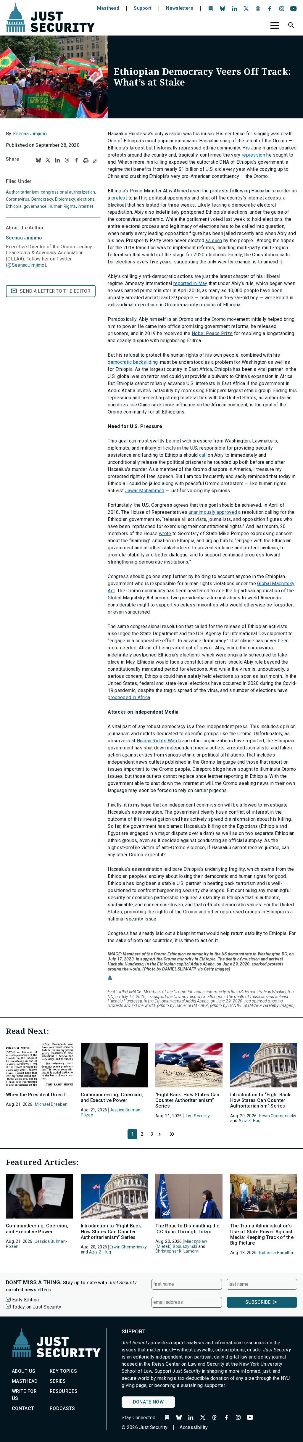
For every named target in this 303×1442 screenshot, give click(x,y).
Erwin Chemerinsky (277, 1115)
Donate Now (148, 1402)
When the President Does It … (39, 1094)
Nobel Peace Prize (212, 333)
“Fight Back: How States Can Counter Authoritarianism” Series (187, 1100)
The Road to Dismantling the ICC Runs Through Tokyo (187, 1228)
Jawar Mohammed (144, 490)
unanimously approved (213, 512)
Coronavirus (17, 199)
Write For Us (24, 1394)
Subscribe (257, 1302)
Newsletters (179, 8)
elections (86, 199)
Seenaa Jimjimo (30, 133)
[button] (292, 26)
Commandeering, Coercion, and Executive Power (112, 1097)
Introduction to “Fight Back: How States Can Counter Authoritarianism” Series (261, 1100)
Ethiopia (14, 206)
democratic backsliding (133, 362)
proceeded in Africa (129, 697)
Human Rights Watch (159, 740)
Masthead (108, 8)
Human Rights (62, 206)
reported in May (190, 283)
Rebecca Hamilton (276, 1252)
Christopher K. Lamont (177, 1251)
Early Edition (25, 1300)
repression (253, 155)
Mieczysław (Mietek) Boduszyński (181, 1244)
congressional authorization (68, 192)
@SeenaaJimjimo (25, 265)
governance (35, 206)
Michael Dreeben (51, 1104)
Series (58, 1381)
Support (143, 8)
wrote (165, 533)
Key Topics (63, 1371)
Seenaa (24, 238)
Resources (64, 1391)
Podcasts (62, 1408)
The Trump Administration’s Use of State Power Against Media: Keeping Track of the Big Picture (262, 1234)
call (203, 455)
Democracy (42, 199)
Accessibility (194, 1427)
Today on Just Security (36, 1307)
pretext (119, 198)
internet (85, 206)
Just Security (197, 1115)
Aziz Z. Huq (249, 1120)
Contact (23, 1408)
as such (213, 240)
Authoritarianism (22, 192)
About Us (24, 1371)
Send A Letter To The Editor (55, 291)
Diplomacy (65, 199)
